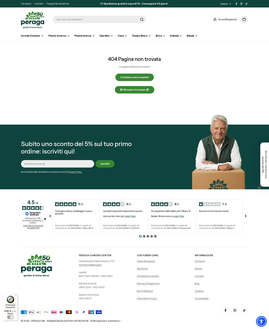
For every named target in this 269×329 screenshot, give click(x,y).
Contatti (38, 3)
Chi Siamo (200, 261)
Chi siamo (26, 3)
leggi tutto (130, 216)
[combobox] (99, 19)
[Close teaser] (259, 187)
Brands (198, 268)
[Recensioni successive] (245, 216)
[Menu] (16, 296)
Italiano (224, 4)
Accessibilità (201, 298)
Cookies (199, 290)
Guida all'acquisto (146, 261)
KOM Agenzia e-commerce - (105, 320)
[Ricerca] (142, 19)
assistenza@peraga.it (90, 264)
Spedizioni (142, 268)
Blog (197, 283)
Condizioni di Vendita (148, 276)
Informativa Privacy (147, 298)
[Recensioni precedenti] (50, 216)
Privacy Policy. (74, 171)
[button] (261, 321)
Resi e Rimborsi (145, 290)
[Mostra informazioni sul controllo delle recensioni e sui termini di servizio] (45, 219)
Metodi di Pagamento (148, 283)
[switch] (10, 317)
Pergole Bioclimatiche (57, 3)
